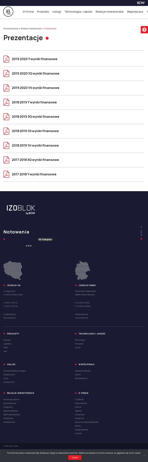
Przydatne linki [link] (9, 422)
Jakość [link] (78, 347)
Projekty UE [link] (79, 418)
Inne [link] (5, 351)
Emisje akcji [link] (8, 407)
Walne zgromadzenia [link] (11, 414)
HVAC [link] (5, 347)
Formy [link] (5, 378)
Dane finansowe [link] (9, 403)
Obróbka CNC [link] (8, 382)
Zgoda (75, 457)
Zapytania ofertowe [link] (83, 371)
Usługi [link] (56, 11)
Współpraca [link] (135, 11)
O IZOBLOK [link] (79, 399)
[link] (144, 29)
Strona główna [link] (10, 28)
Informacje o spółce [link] (11, 399)
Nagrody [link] (78, 411)
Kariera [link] (78, 375)
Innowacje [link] (79, 344)
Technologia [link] (80, 340)
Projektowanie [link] (9, 375)
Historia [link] (78, 407)
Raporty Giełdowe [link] (10, 411)
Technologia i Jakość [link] (78, 11)
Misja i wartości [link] (81, 403)
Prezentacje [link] (8, 418)
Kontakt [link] (78, 433)
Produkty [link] (43, 11)
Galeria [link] (78, 426)
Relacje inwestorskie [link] (31, 28)
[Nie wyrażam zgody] (144, 455)
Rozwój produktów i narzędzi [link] (14, 371)
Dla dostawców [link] (81, 378)
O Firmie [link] (28, 11)
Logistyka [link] (7, 344)
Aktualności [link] (80, 414)
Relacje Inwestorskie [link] (110, 11)
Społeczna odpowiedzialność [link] (86, 422)
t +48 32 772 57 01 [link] (10, 303)
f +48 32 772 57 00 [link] (10, 306)
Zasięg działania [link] (81, 430)
